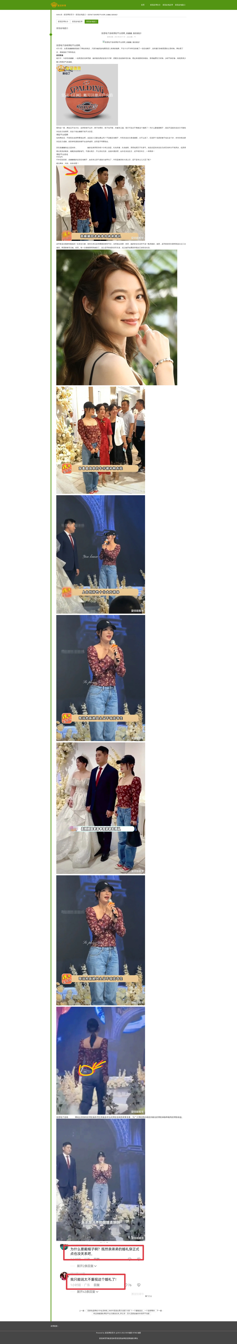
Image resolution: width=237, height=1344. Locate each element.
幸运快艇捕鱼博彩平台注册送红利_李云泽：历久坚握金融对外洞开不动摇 (121, 1314)
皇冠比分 (71, 1117)
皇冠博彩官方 (69, 15)
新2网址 (135, 1338)
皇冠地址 (59, 145)
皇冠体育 (112, 1338)
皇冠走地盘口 (180, 5)
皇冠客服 (128, 1338)
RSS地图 (128, 1333)
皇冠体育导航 (104, 1338)
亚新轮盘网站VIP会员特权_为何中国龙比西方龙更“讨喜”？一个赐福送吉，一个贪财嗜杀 (121, 1311)
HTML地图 (136, 1333)
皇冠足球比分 (155, 5)
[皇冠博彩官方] (58, 7)
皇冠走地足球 (168, 5)
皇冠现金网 (120, 1338)
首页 (143, 5)
